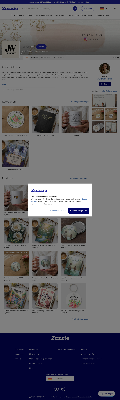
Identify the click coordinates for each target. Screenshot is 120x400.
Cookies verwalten (58, 211)
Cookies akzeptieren (78, 211)
